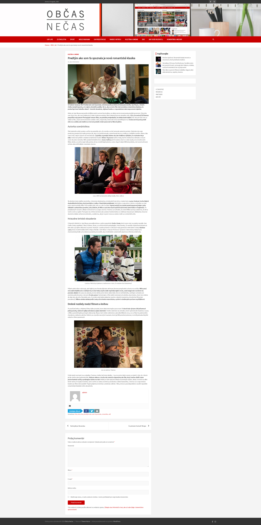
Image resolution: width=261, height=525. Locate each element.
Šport (72, 39)
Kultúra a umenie (131, 39)
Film (76, 414)
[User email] (70, 406)
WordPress (116, 521)
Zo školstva (61, 39)
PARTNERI (159, 94)
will (110, 414)
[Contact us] (96, 411)
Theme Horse (85, 521)
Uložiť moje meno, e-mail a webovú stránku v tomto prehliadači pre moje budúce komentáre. (99, 497)
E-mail (70, 479)
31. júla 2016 (71, 62)
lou (82, 414)
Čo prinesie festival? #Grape (137, 426)
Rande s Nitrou (115, 39)
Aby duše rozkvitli (156, 39)
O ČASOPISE (160, 89)
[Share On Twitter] (91, 411)
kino (79, 414)
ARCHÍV (158, 97)
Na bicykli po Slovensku (77, 426)
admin (77, 62)
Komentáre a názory (174, 39)
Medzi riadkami (84, 39)
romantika (105, 414)
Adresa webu (72, 488)
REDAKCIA (159, 92)
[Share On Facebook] (86, 411)
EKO (143, 39)
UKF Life (50, 39)
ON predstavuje (100, 39)
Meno (70, 470)
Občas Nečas (69, 521)
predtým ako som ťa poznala (92, 414)
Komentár (71, 446)
